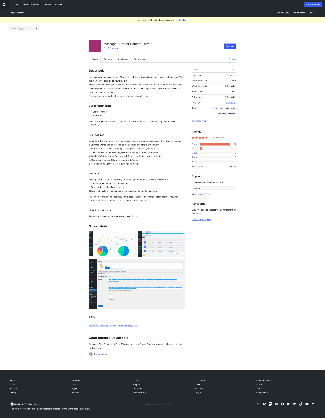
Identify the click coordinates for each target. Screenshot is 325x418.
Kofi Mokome (113, 48)
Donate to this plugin (201, 219)
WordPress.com (263, 380)
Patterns (75, 392)
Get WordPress (313, 4)
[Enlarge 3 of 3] (181, 262)
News (12, 384)
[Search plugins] (37, 28)
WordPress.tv (140, 392)
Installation (123, 59)
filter (227, 108)
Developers (138, 388)
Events (197, 384)
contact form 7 (218, 108)
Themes (75, 384)
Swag (197, 392)
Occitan (37, 404)
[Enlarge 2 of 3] (181, 234)
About (12, 380)
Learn (135, 380)
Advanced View (199, 121)
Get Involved (199, 380)
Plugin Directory (17, 13)
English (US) (231, 102)
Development (140, 59)
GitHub (134, 216)
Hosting (13, 388)
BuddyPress (262, 392)
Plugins (75, 388)
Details (95, 59)
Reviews (108, 59)
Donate (198, 388)
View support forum (201, 194)
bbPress (260, 388)
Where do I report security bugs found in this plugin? (113, 326)
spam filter (222, 114)
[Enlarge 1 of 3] (132, 234)
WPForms (231, 114)
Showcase (76, 380)
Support (232, 59)
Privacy (13, 392)
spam (233, 108)
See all (233, 166)
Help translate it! (182, 20)
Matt (259, 384)
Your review (197, 166)
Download (229, 46)
